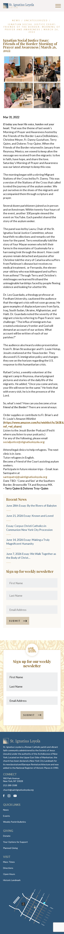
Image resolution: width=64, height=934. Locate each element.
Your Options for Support (15, 842)
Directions (8, 868)
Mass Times (9, 862)
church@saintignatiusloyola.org (18, 790)
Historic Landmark (12, 880)
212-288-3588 (10, 785)
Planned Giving (10, 848)
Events (6, 816)
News (6, 809)
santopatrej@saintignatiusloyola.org (25, 477)
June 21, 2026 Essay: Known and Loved (29, 515)
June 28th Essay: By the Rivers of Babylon (31, 505)
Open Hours (9, 874)
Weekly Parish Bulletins (14, 821)
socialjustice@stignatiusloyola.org (23, 442)
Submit (15, 620)
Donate (6, 835)
